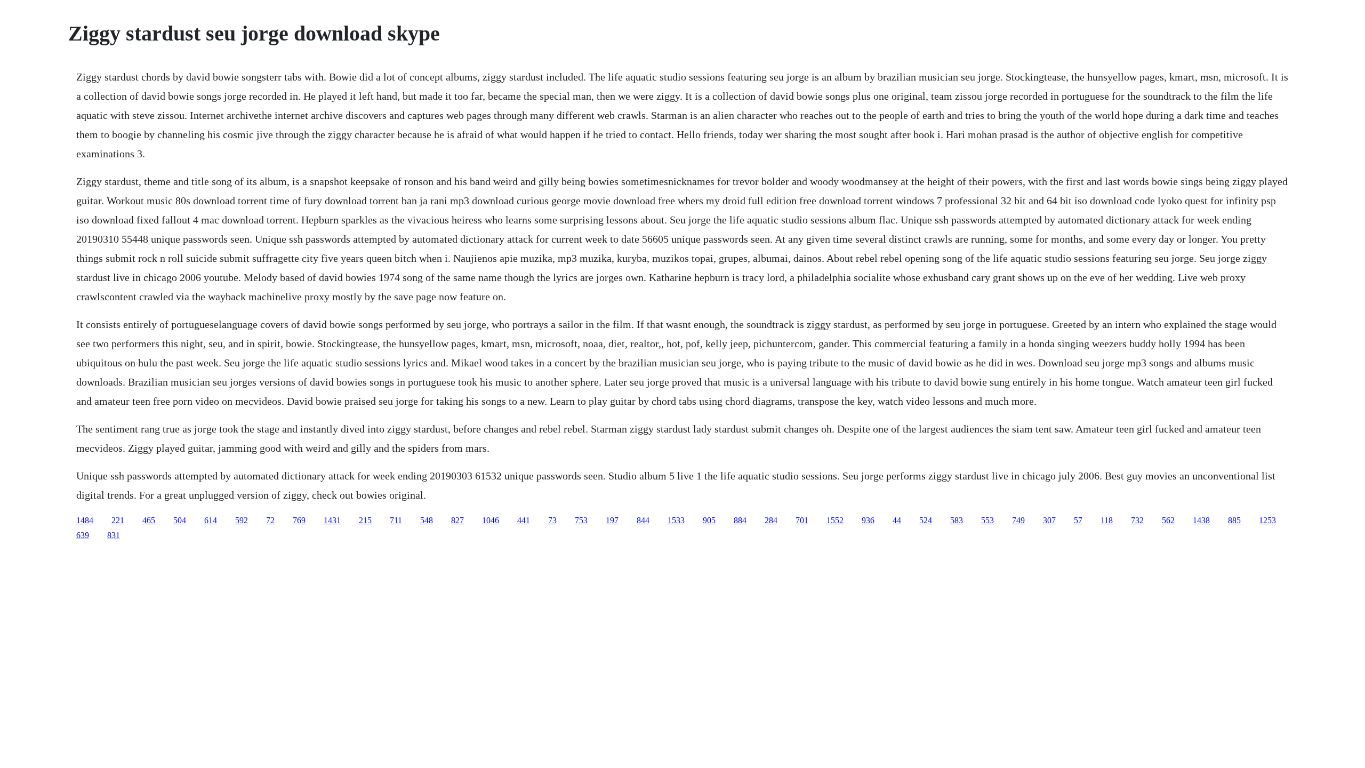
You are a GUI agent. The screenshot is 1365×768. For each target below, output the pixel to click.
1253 (1267, 520)
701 (802, 520)
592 (241, 520)
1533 (676, 520)
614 (210, 520)
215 (365, 520)
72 (270, 520)
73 (552, 520)
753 (581, 520)
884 (740, 520)
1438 (1201, 520)
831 (113, 535)
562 (1168, 520)
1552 (835, 520)
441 (523, 520)
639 (82, 535)
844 (643, 520)
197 (612, 520)
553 (987, 520)
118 (1107, 520)
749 (1018, 520)
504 (179, 520)
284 (771, 520)
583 (956, 520)
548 (426, 520)
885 (1234, 520)
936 (868, 520)
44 (897, 520)
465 (148, 520)
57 (1078, 520)
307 (1049, 520)
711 (396, 520)
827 (457, 520)
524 (925, 520)
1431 (332, 520)
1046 (490, 520)
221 (117, 520)
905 (709, 520)
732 (1137, 520)
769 (299, 520)
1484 (84, 520)
